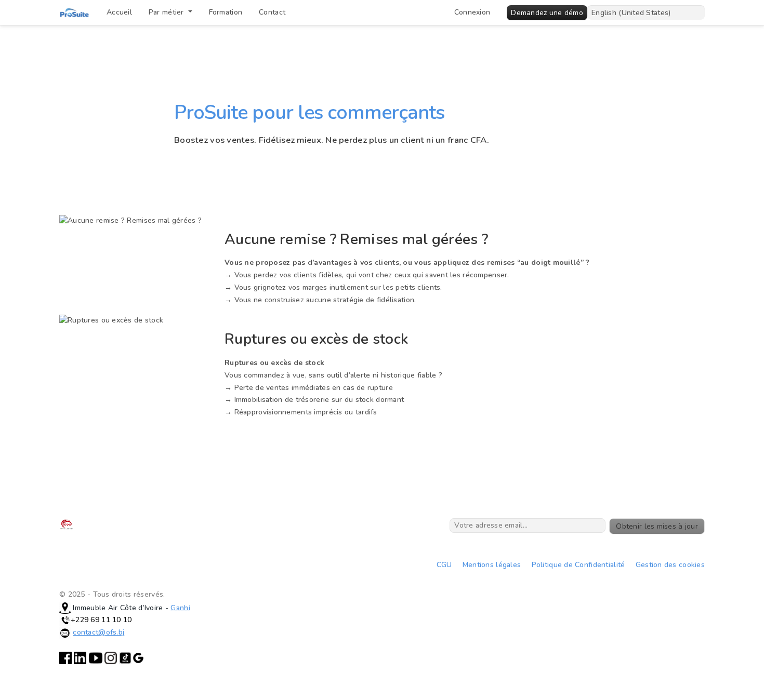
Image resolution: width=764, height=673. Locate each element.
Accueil (119, 12)
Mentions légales (492, 565)
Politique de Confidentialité (578, 565)
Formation (226, 12)
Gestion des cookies (670, 565)
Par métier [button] (167, 12)
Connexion (472, 12)
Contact (272, 12)
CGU (444, 565)
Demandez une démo (547, 13)
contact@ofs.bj (98, 632)
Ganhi (180, 608)
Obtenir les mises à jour (657, 526)
